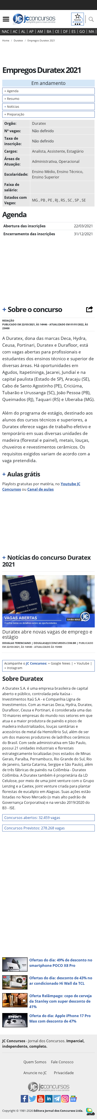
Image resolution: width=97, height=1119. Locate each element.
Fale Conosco (62, 1061)
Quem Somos (34, 1061)
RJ (56, 200)
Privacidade (64, 1072)
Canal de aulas (40, 489)
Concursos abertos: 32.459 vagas (32, 817)
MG (35, 200)
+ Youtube (81, 663)
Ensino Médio (43, 171)
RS (63, 200)
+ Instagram (13, 668)
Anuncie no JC (35, 1072)
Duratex (39, 123)
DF (65, 31)
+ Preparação (14, 114)
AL (23, 31)
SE (84, 200)
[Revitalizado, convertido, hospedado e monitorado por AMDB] (90, 1111)
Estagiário (75, 151)
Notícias (11, 106)
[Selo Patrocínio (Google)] (77, 18)
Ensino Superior (45, 177)
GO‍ (82, 31)
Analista (39, 151)
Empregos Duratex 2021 (41, 40)
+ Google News (59, 663)
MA (91, 31)
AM (40, 31)
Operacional (69, 161)
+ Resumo (11, 98)
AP (31, 31)
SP (77, 200)
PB (43, 200)
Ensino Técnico (69, 171)
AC (15, 31)
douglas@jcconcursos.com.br (55, 643)
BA (49, 31)
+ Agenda (11, 91)
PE (50, 200)
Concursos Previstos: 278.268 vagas (34, 828)
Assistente (56, 151)
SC (70, 200)
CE (57, 31)
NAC (5, 31)
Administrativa (44, 161)
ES (74, 31)
